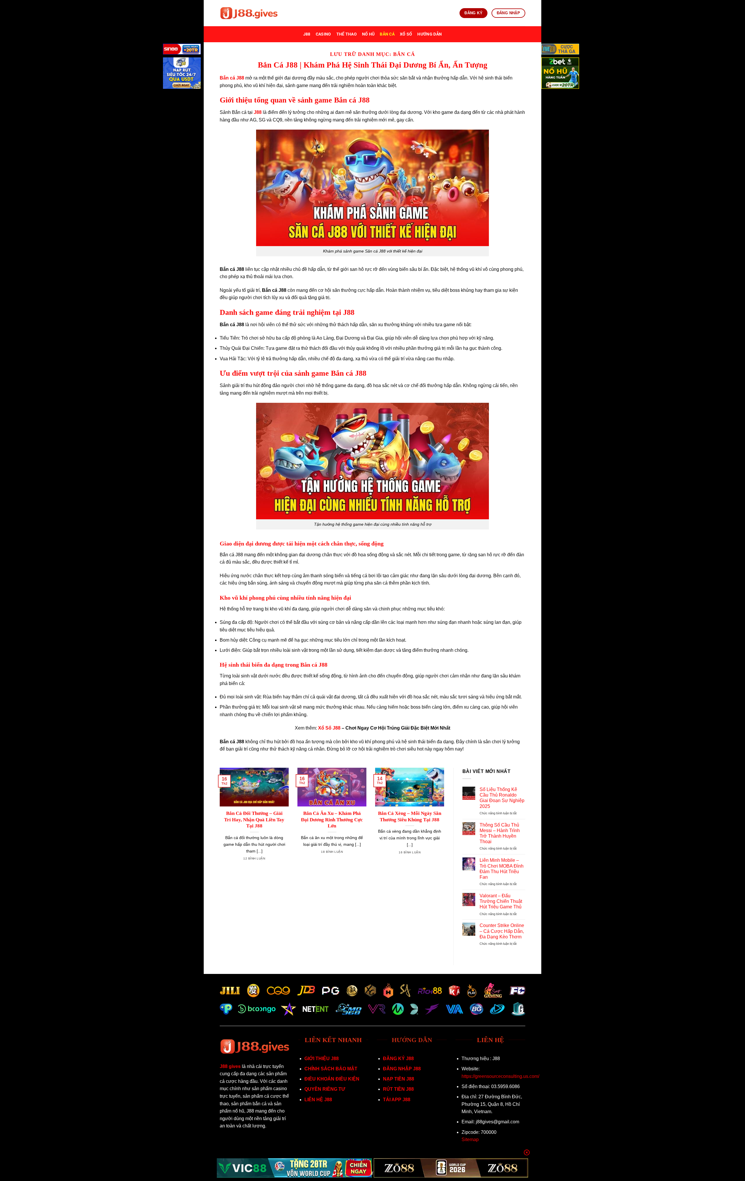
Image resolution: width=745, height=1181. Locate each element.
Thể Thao (346, 34)
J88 (307, 34)
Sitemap (470, 1139)
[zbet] (560, 74)
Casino (323, 34)
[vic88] (294, 1168)
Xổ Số (406, 34)
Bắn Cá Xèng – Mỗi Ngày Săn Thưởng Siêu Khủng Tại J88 (409, 816)
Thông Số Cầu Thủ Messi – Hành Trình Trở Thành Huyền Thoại (500, 833)
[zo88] (450, 1168)
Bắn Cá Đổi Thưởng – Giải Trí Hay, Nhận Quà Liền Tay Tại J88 (254, 820)
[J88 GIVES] (249, 13)
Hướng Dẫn (429, 34)
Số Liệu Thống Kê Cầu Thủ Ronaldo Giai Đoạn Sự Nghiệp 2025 (502, 798)
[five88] (560, 50)
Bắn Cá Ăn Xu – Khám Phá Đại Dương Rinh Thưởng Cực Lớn (332, 820)
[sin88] (182, 50)
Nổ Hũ (368, 34)
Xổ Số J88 (329, 727)
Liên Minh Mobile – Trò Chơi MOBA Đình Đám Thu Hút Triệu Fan (502, 869)
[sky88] (182, 74)
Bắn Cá (387, 34)
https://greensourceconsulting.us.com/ (500, 1076)
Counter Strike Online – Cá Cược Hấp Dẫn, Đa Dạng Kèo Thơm (502, 931)
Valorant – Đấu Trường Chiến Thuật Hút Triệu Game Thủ (501, 901)
